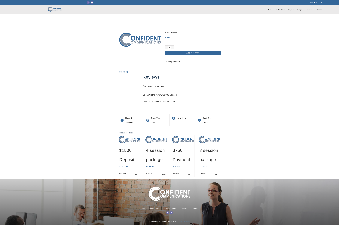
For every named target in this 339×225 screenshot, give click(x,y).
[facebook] (88, 2)
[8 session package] (209, 139)
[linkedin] (92, 2)
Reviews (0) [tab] (123, 72)
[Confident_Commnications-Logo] (140, 39)
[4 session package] (156, 139)
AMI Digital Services (185, 221)
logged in (157, 101)
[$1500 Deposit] (129, 139)
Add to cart (193, 53)
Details (138, 174)
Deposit (176, 61)
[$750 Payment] (182, 139)
